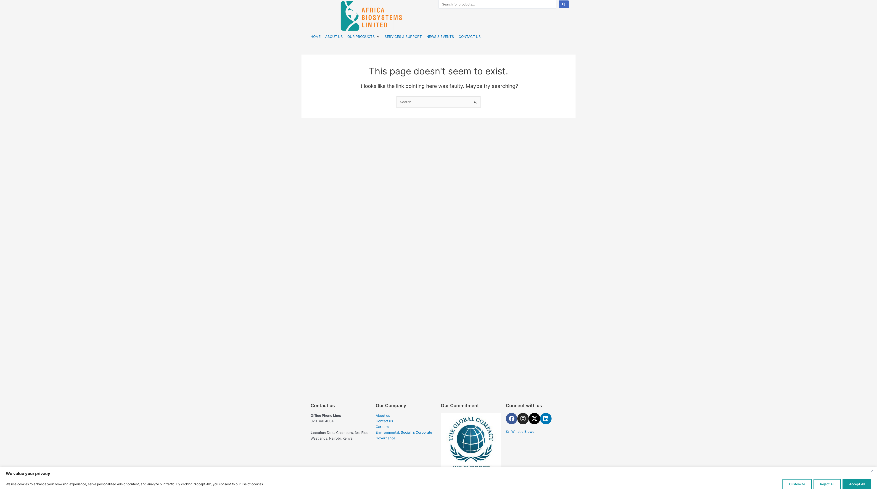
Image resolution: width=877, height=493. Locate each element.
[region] (438, 480)
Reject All (827, 484)
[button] (363, 37)
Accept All (857, 484)
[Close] (872, 470)
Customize (797, 484)
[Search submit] (564, 4)
